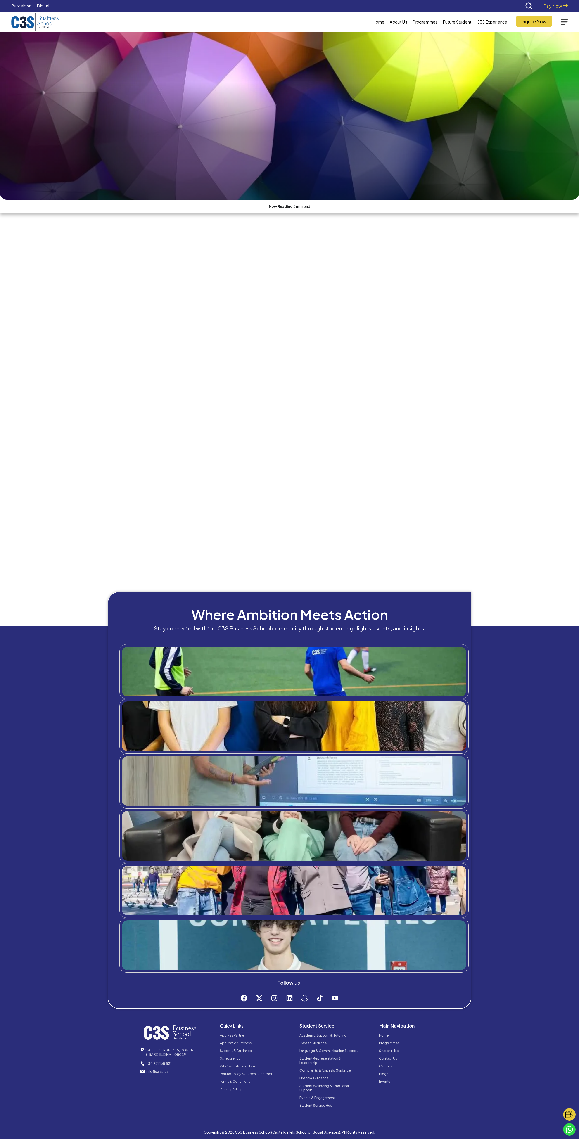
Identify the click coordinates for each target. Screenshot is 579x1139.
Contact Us (388, 1058)
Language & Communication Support (328, 1050)
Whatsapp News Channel (239, 1066)
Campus (385, 1066)
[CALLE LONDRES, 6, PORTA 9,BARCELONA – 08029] (142, 1050)
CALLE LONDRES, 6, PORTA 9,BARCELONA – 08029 (169, 1052)
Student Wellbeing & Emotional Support (324, 1087)
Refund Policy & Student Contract (246, 1073)
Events (384, 1081)
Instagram (298, 963)
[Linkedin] (289, 998)
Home (378, 21)
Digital (43, 5)
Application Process (236, 1043)
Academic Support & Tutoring (322, 1035)
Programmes (389, 1043)
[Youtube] (335, 998)
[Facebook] (244, 998)
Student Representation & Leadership (320, 1060)
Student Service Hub (315, 1105)
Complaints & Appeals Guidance (325, 1070)
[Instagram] (274, 998)
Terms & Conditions (235, 1081)
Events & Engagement (317, 1097)
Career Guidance (313, 1043)
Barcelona (21, 5)
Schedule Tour (231, 1058)
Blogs (383, 1073)
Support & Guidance (236, 1050)
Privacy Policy (230, 1089)
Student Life (389, 1050)
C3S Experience (492, 21)
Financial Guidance (314, 1078)
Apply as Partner (232, 1035)
